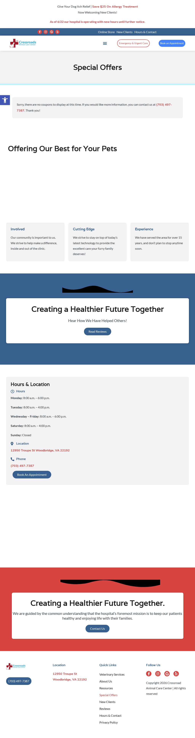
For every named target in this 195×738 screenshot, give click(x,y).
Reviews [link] (104, 708)
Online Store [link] (106, 32)
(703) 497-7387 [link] (22, 466)
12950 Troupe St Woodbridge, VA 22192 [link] (40, 450)
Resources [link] (106, 688)
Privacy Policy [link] (108, 722)
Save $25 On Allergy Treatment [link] (115, 6)
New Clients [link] (125, 32)
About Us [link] (105, 681)
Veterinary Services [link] (112, 674)
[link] (5, 100)
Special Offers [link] (108, 695)
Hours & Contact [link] (145, 32)
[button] (39, 32)
